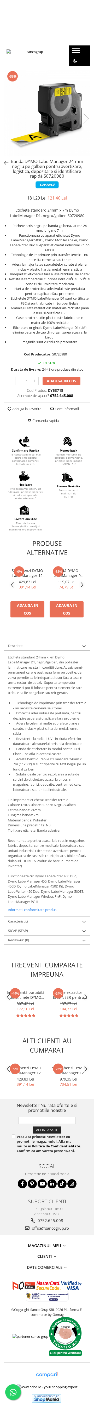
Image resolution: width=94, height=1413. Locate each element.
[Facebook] (22, 1183)
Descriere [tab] (15, 645)
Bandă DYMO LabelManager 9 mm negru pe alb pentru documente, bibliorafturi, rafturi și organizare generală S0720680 (67, 573)
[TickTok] (62, 1183)
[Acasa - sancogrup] (33, 55)
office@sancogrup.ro (50, 1228)
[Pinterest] (32, 1183)
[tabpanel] (47, 113)
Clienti (45, 1256)
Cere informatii (66, 408)
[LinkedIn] (52, 1183)
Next (86, 118)
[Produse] (76, 52)
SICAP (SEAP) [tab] (18, 930)
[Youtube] (42, 1183)
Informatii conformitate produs (32, 909)
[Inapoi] (4, 162)
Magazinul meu (45, 1245)
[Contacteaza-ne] (75, 61)
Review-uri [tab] (18, 940)
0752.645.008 (50, 1220)
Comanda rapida (45, 420)
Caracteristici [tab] (18, 921)
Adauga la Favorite (26, 408)
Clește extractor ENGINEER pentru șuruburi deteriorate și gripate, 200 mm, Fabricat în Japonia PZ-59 (69, 995)
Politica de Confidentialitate (56, 1146)
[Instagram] (72, 1183)
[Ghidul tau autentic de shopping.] (47, 1375)
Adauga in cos (61, 380)
